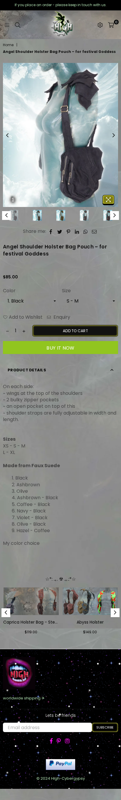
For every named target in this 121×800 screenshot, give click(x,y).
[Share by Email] (94, 231)
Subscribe (105, 727)
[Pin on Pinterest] (68, 231)
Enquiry (61, 317)
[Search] (17, 25)
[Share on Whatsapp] (85, 231)
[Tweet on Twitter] (59, 231)
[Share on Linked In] (77, 231)
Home (8, 45)
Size (66, 291)
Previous (7, 135)
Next (113, 135)
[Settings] (100, 25)
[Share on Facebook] (51, 231)
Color (9, 291)
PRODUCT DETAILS (27, 370)
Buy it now (60, 348)
